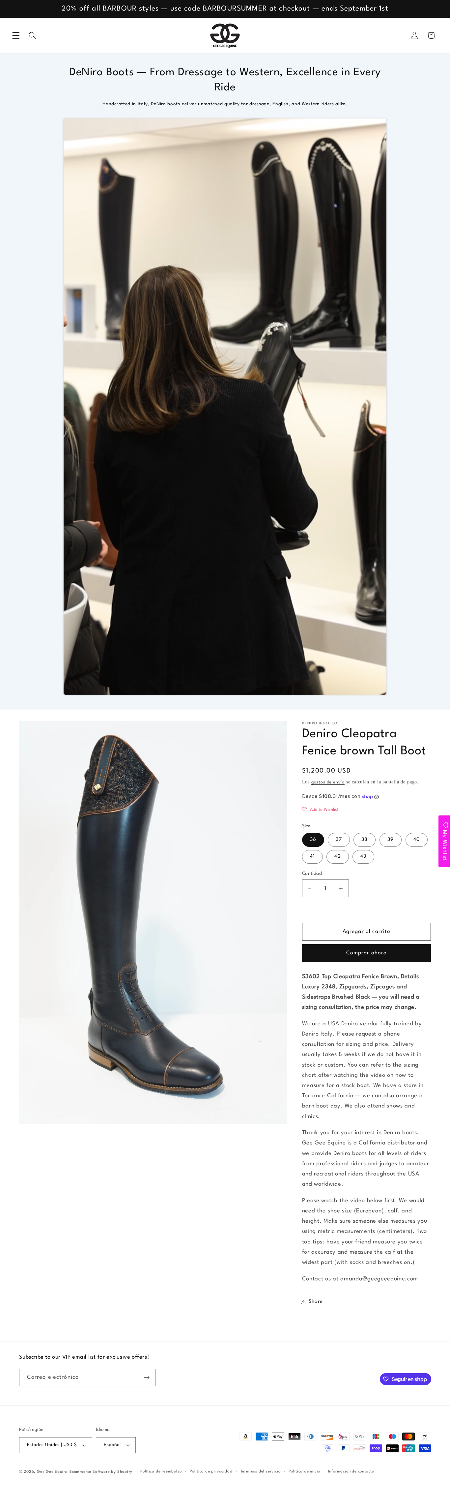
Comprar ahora (366, 953)
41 (312, 856)
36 (313, 840)
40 (416, 840)
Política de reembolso (161, 1471)
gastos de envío (328, 782)
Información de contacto (351, 1471)
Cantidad (312, 874)
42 (337, 856)
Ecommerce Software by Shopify (101, 1472)
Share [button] (316, 1302)
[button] (16, 35)
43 (363, 856)
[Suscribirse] (146, 1378)
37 (339, 840)
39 (390, 840)
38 (364, 840)
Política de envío (304, 1471)
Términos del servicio (260, 1471)
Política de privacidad (211, 1471)
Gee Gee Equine (52, 1472)
